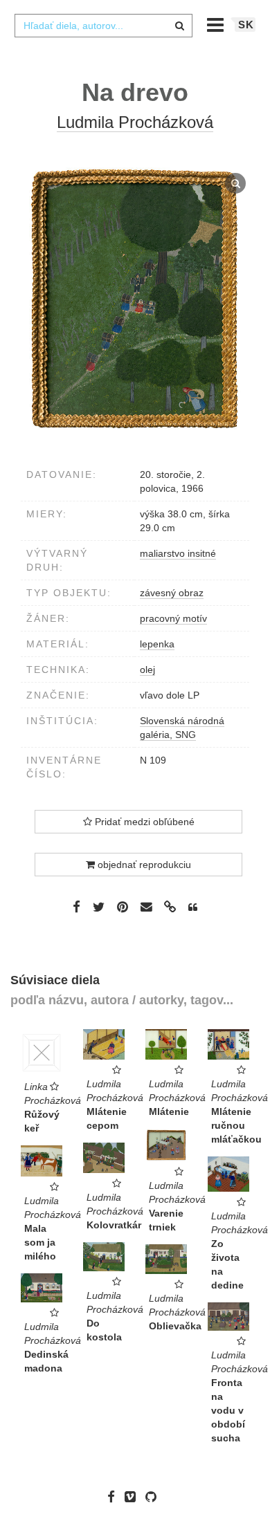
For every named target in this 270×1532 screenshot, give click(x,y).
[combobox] (103, 25)
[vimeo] (134, 1496)
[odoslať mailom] (146, 907)
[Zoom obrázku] (135, 300)
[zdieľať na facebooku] (76, 906)
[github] (154, 1496)
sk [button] (246, 24)
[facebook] (114, 1496)
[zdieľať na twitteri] (98, 906)
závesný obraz (172, 592)
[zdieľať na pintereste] (122, 906)
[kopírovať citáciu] (192, 907)
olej (147, 669)
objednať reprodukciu (143, 864)
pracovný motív (173, 618)
